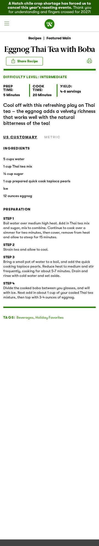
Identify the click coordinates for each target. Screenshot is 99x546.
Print (89, 61)
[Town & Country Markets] (49, 23)
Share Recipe (27, 61)
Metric (52, 137)
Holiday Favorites (49, 317)
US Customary (20, 137)
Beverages (25, 317)
